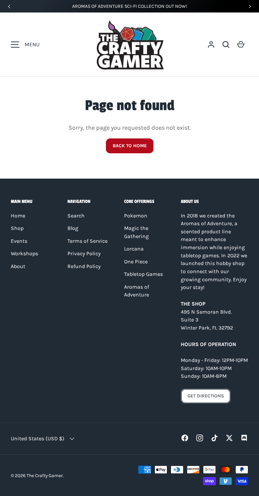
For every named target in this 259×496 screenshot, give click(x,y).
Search (76, 216)
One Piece (136, 262)
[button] (226, 44)
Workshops (24, 254)
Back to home (130, 146)
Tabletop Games (143, 274)
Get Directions (206, 396)
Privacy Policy (83, 254)
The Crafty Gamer (45, 475)
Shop (17, 228)
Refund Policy (83, 266)
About (18, 266)
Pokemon (135, 216)
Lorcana (134, 249)
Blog (72, 228)
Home (18, 216)
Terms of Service (87, 241)
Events (19, 241)
